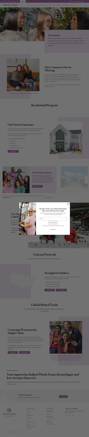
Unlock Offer (53, 223)
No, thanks (52, 229)
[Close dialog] (68, 204)
